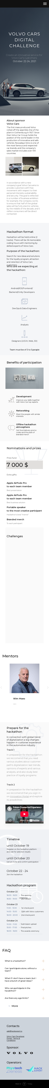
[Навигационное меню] (45, 4)
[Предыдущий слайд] (1, 687)
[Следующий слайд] (47, 687)
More (15, 1006)
